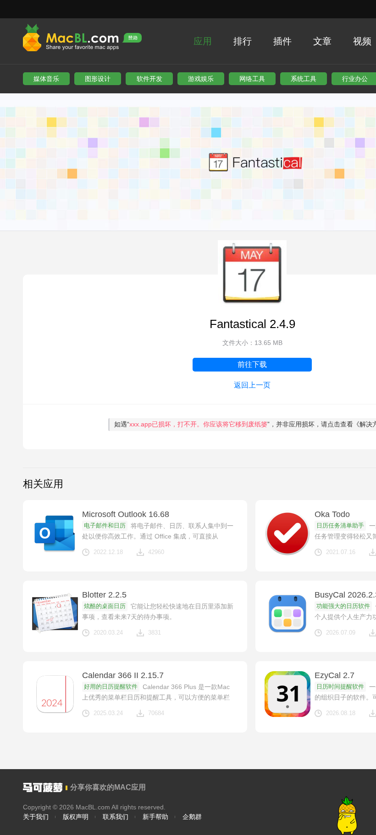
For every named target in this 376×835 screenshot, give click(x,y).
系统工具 (303, 78)
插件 (282, 41)
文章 (322, 41)
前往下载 (252, 364)
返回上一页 (252, 385)
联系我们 (115, 816)
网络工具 (252, 78)
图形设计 (98, 78)
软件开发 (149, 78)
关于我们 (36, 816)
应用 (203, 41)
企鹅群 (192, 816)
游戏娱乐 (201, 78)
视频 (362, 41)
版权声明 (75, 816)
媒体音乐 (46, 78)
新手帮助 (155, 816)
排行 (242, 41)
